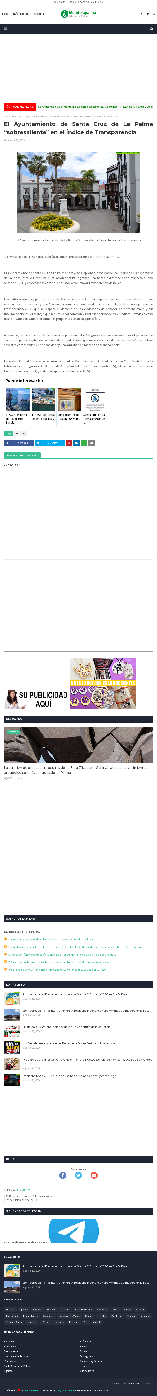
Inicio (7, 116)
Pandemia (116, 1315)
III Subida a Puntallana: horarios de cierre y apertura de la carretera (67, 1027)
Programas (12, 1315)
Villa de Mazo (87, 1371)
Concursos (48, 1315)
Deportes (51, 1309)
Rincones (73, 1322)
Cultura (66, 1309)
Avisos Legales (131, 1383)
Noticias (16, 116)
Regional (37, 1309)
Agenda (24, 1309)
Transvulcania (30, 1315)
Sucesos (140, 1309)
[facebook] (142, 13)
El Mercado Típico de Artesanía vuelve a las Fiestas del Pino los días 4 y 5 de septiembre (61, 954)
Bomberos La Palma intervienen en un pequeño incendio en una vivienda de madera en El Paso (86, 1010)
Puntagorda (86, 1356)
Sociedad (102, 1309)
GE (23, 1189)
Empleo (102, 1315)
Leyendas (59, 1322)
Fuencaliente (11, 1351)
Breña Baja (10, 1346)
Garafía (83, 1351)
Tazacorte (85, 1366)
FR (28, 1189)
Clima (45, 1322)
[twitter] (148, 13)
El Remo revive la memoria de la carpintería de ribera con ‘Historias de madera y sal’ (59, 962)
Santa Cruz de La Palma (17, 1366)
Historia (131, 1315)
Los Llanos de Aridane (16, 1356)
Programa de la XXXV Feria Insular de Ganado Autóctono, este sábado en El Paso (56, 970)
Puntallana (10, 1361)
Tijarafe (8, 1371)
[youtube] (153, 13)
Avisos (127, 1309)
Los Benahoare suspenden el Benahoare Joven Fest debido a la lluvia (50, 939)
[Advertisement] (78, 68)
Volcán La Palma (83, 1309)
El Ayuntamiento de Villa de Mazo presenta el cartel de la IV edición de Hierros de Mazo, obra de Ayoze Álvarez (75, 947)
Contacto (148, 1383)
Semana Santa (14, 1322)
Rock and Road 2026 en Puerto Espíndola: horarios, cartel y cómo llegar (70, 1076)
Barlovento (10, 1341)
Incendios (32, 1322)
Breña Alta (85, 1341)
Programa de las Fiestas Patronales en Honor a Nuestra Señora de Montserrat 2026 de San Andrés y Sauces (87, 1061)
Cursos (115, 1309)
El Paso (84, 1346)
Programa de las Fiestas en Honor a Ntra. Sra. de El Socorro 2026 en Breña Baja (75, 994)
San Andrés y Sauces (91, 1361)
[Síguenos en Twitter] (78, 1178)
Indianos (145, 1315)
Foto (86, 1322)
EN (18, 1189)
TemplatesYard (31, 1390)
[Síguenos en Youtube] (94, 1178)
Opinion (89, 1315)
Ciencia (97, 1322)
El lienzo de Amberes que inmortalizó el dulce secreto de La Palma (57, 106)
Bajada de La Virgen (69, 1315)
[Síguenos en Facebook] (62, 1178)
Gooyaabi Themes (65, 1390)
